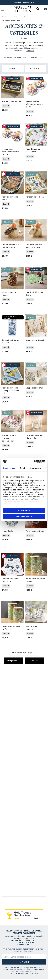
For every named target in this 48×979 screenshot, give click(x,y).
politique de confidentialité (28, 973)
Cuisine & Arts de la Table (21, 17)
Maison (10, 17)
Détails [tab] (23, 468)
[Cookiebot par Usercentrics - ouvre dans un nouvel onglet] (34, 461)
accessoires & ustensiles (11, 20)
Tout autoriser (24, 510)
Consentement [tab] (9, 468)
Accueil (4, 17)
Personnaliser (22, 516)
